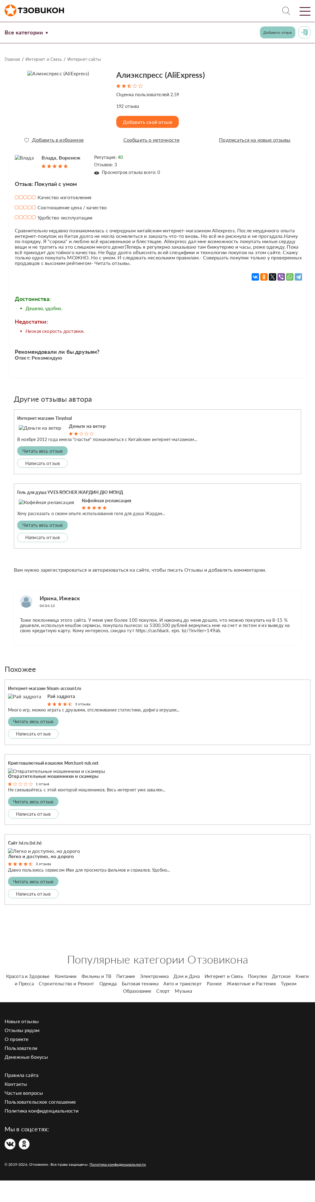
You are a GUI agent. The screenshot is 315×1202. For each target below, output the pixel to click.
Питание (125, 976)
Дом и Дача (186, 976)
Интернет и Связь (44, 59)
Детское (281, 976)
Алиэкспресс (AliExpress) (160, 74)
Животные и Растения (251, 983)
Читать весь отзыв (42, 451)
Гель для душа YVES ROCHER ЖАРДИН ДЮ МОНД (70, 492)
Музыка (183, 991)
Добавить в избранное (56, 140)
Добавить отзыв (277, 32)
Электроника (154, 976)
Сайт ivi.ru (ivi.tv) (25, 842)
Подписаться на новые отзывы (254, 140)
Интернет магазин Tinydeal (44, 418)
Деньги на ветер (87, 426)
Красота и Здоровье (28, 976)
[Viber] (281, 277)
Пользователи (21, 1048)
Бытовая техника (140, 983)
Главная (12, 59)
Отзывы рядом (22, 1030)
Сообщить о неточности (151, 140)
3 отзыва (82, 704)
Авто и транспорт (182, 983)
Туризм (289, 983)
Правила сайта (21, 1075)
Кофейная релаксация (106, 500)
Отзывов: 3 (105, 164)
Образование (137, 991)
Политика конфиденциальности (41, 1110)
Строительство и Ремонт (66, 983)
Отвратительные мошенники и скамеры (53, 776)
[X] (272, 277)
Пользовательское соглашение (40, 1102)
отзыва (127, 106)
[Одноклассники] (264, 277)
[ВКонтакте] (255, 277)
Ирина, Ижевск (60, 598)
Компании (66, 976)
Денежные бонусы (26, 1057)
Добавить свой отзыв (147, 122)
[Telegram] (298, 277)
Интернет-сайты (84, 59)
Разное (214, 983)
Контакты (16, 1084)
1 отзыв (42, 784)
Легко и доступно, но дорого (41, 856)
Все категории (24, 32)
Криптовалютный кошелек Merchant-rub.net (53, 763)
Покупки (257, 976)
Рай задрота (61, 696)
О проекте (16, 1039)
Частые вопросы (24, 1093)
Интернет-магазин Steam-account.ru (44, 688)
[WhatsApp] (289, 277)
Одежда (108, 983)
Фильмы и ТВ (96, 976)
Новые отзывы (22, 1021)
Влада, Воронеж (61, 157)
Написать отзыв (42, 463)
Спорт (163, 991)
